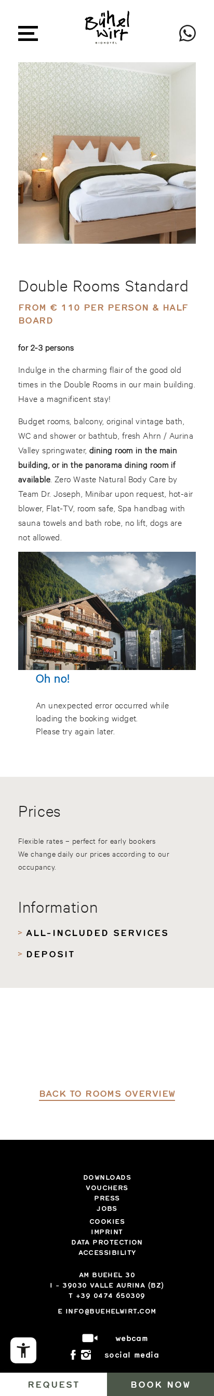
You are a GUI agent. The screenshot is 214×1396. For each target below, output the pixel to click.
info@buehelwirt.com (110, 1311)
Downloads (107, 1177)
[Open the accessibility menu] (23, 1350)
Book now (160, 1384)
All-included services (97, 932)
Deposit (50, 953)
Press (106, 1198)
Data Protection (107, 1242)
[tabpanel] (107, 153)
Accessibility (107, 1252)
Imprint (107, 1231)
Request (53, 1384)
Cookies (107, 1221)
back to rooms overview (107, 1093)
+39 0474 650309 (110, 1295)
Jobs (107, 1208)
